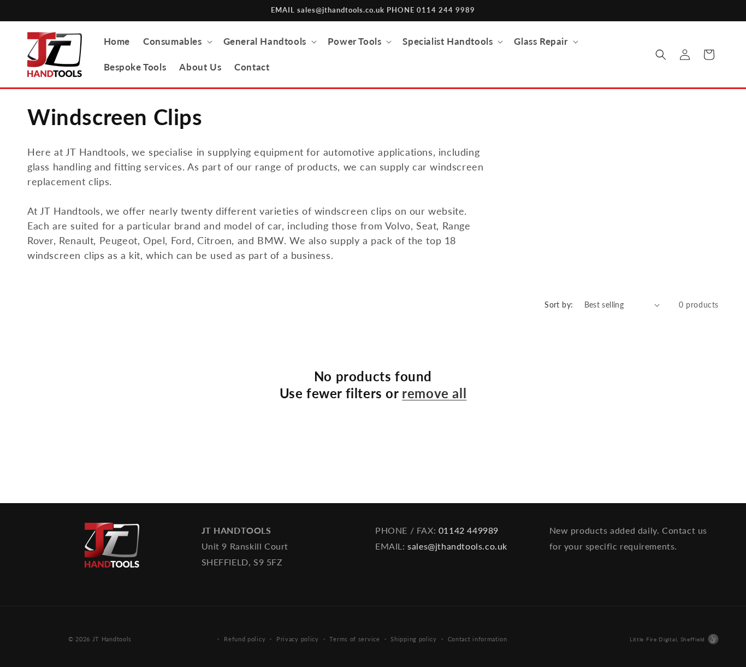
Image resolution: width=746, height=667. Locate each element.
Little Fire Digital (667, 639)
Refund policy (244, 638)
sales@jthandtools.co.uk (457, 546)
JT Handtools (112, 638)
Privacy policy (297, 638)
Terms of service (354, 638)
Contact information (477, 638)
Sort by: (558, 304)
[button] (177, 41)
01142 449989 (469, 530)
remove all (434, 393)
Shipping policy (413, 638)
